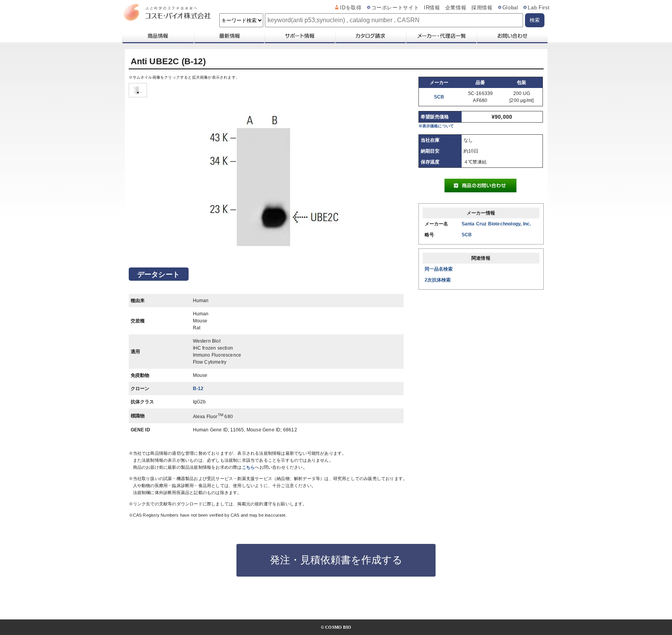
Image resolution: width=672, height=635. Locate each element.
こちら (248, 467)
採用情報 (482, 8)
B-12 (198, 388)
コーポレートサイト (395, 8)
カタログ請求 (370, 35)
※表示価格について (436, 126)
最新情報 (228, 35)
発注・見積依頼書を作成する (336, 560)
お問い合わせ (512, 35)
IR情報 (432, 8)
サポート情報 (299, 35)
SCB (439, 97)
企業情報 (456, 8)
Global (510, 8)
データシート (158, 274)
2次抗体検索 (438, 280)
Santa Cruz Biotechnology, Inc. (496, 224)
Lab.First (539, 8)
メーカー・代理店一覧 (441, 35)
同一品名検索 (439, 269)
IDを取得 (350, 8)
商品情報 (157, 35)
